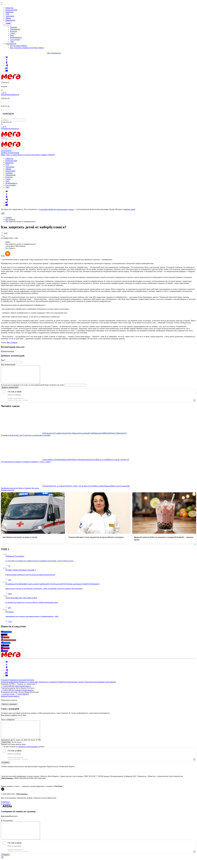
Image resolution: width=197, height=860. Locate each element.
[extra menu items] (8, 23)
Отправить (5, 762)
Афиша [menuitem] (8, 18)
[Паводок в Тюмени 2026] (8, 116)
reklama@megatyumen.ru (10, 696)
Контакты (30, 680)
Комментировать (7, 351)
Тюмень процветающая (10, 153)
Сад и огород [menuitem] (15, 39)
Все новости (10, 219)
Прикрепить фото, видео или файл (21, 740)
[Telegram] (6, 66)
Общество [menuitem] (9, 8)
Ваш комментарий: (8, 364)
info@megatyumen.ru (23, 686)
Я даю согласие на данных (23, 747)
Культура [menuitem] (13, 31)
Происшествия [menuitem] (11, 10)
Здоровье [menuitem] (13, 27)
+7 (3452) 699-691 (8, 686)
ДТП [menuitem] (7, 14)
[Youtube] (6, 71)
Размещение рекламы (17, 680)
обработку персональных (28, 747)
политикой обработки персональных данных (56, 209)
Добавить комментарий (10, 387)
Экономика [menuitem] (9, 16)
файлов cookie (129, 209)
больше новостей (7, 490)
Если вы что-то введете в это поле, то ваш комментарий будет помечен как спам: (32, 385)
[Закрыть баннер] (2, 2)
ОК (3, 213)
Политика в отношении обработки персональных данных (61, 682)
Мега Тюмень (12, 342)
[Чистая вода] (22, 116)
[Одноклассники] (6, 63)
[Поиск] (2, 118)
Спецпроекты (6, 151)
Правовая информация (10, 682)
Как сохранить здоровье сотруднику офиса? (27, 48)
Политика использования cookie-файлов (100, 682)
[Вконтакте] (6, 58)
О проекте (5, 680)
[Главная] (27, 79)
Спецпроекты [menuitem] (10, 44)
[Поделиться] (2, 858)
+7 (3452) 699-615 (22, 694)
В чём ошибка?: (7, 821)
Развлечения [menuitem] (10, 20)
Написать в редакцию (9, 704)
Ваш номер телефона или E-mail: (13, 715)
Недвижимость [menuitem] (16, 37)
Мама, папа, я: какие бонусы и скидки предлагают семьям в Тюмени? (28, 155)
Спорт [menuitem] (12, 33)
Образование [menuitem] (15, 29)
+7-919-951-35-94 (7, 694)
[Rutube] (6, 68)
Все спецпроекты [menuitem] (54, 53)
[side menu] (2, 4)
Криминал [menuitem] (9, 12)
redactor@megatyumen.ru (24, 690)
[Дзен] (6, 60)
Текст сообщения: (8, 720)
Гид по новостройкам (18, 46)
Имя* (3, 360)
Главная (8, 217)
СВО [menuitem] (12, 41)
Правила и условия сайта (29, 682)
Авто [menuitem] (12, 35)
